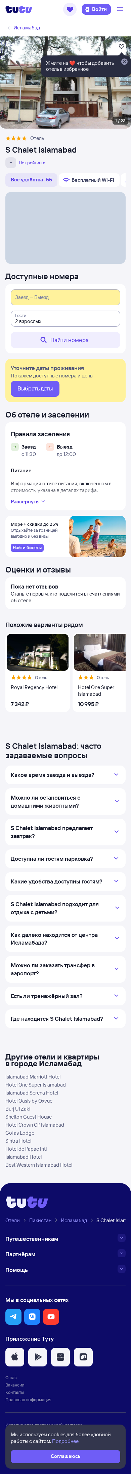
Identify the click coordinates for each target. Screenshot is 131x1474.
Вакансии (14, 1384)
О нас (11, 1377)
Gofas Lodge (19, 1133)
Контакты (14, 1392)
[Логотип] (18, 9)
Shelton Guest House (28, 1117)
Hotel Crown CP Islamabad (34, 1125)
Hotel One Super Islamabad (35, 1085)
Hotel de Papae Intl (26, 1149)
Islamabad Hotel (23, 1157)
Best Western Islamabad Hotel (38, 1165)
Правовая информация (28, 1399)
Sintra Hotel (18, 1141)
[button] (70, 9)
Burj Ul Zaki (17, 1109)
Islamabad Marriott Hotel (32, 1077)
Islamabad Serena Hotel (31, 1093)
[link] (27, 548)
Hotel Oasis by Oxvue (28, 1101)
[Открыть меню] (121, 9)
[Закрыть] (124, 62)
